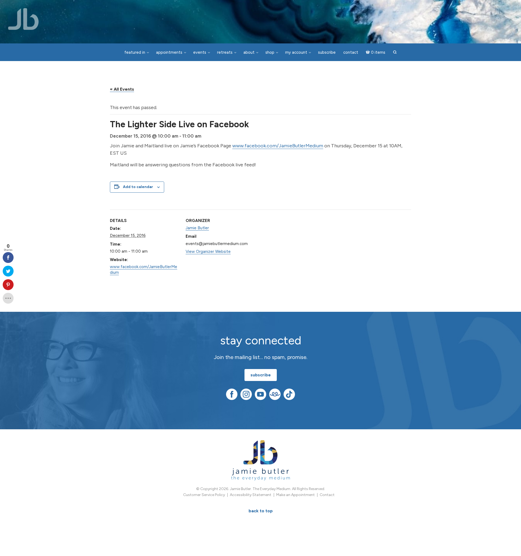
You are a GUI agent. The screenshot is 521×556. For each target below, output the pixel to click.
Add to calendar (138, 187)
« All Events (122, 89)
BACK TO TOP (261, 510)
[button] (395, 52)
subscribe (260, 374)
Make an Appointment (295, 495)
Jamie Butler (197, 227)
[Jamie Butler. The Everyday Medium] (23, 19)
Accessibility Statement (250, 495)
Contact (327, 495)
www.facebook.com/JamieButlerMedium (277, 146)
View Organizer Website (208, 251)
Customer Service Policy (204, 495)
